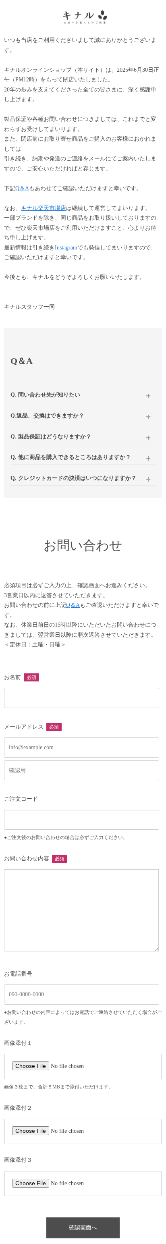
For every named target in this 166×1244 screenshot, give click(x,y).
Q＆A (22, 188)
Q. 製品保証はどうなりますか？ (50, 437)
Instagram (66, 248)
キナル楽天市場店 (43, 208)
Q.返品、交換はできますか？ (47, 416)
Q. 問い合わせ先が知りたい (45, 395)
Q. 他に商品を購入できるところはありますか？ (70, 457)
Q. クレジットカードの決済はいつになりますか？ (73, 478)
